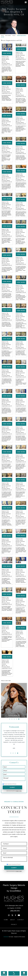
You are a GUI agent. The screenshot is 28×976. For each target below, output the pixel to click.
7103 (21, 370)
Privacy (17, 871)
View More (7, 53)
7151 (7, 175)
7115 (21, 313)
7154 (21, 146)
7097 (21, 399)
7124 (7, 284)
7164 (7, 56)
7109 (21, 341)
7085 (21, 455)
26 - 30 (19, 317)
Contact (20, 919)
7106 (7, 369)
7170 (21, 117)
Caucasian (22, 55)
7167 (21, 52)
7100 (7, 399)
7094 (7, 427)
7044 (7, 626)
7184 (21, 88)
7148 (7, 86)
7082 (7, 483)
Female (7, 58)
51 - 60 (5, 665)
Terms (20, 871)
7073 (21, 511)
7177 (7, 118)
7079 (21, 483)
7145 (21, 173)
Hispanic (8, 261)
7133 (21, 229)
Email (24, 974)
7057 (21, 569)
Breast (14, 35)
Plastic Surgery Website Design (14, 886)
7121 (21, 285)
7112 (7, 341)
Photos (4, 974)
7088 (7, 455)
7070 (7, 539)
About (12, 919)
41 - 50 (5, 62)
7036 (7, 660)
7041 (21, 631)
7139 (21, 202)
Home (2, 35)
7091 (21, 427)
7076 (7, 511)
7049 (21, 598)
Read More (18, 66)
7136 (7, 229)
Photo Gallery (8, 35)
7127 (21, 257)
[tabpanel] (14, 739)
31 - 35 (5, 90)
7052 (7, 597)
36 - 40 (19, 289)
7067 (21, 538)
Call (14, 974)
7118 (7, 313)
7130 (7, 258)
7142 (7, 202)
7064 (7, 569)
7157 (7, 145)
